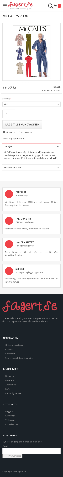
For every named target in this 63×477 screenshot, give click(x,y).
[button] (19, 83)
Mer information (12, 167)
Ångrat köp (10, 384)
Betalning (9, 375)
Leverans (9, 380)
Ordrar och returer (14, 344)
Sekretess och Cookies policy (19, 358)
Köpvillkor (10, 353)
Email (5, 446)
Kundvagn (10, 415)
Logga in (9, 411)
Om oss (9, 349)
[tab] (31, 146)
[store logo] (20, 5)
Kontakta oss (11, 424)
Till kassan (10, 420)
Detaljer (8, 146)
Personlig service (13, 393)
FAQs (7, 389)
